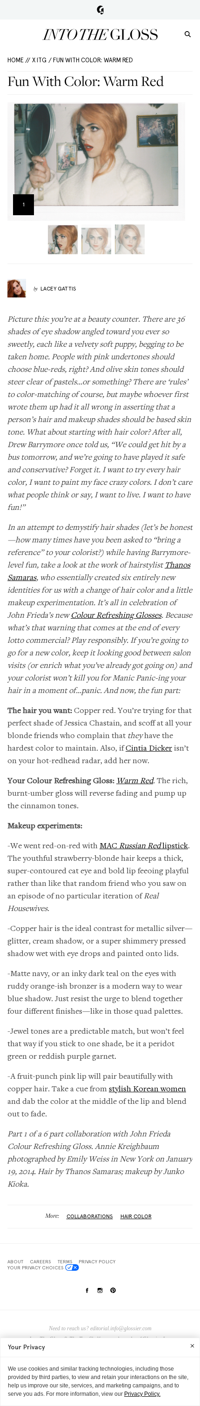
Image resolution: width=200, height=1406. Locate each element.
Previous (17, 162)
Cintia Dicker (149, 747)
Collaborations (90, 1216)
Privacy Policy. (142, 1394)
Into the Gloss (100, 34)
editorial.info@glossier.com (121, 1328)
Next (175, 162)
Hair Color (136, 1216)
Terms (65, 1261)
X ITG (39, 60)
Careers (40, 1261)
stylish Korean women (147, 1088)
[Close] (192, 1345)
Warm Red (134, 780)
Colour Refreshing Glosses (116, 614)
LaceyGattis (58, 288)
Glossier (100, 9)
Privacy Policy (97, 1261)
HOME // (18, 60)
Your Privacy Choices (35, 1267)
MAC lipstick (144, 845)
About (15, 1261)
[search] (188, 33)
